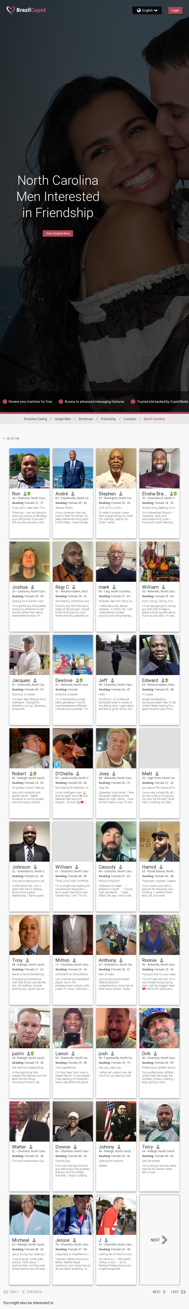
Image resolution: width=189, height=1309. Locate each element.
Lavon (61, 1053)
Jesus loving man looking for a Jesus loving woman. (29, 1254)
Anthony (107, 960)
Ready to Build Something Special (29, 974)
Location (130, 419)
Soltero (103, 1165)
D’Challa (64, 773)
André (61, 494)
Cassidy (107, 867)
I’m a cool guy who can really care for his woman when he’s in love (159, 1169)
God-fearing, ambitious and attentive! (73, 601)
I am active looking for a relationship (29, 881)
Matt (147, 773)
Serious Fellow (64, 507)
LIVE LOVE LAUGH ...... (113, 507)
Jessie (62, 1240)
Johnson (21, 867)
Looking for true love (111, 1161)
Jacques (21, 680)
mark (104, 587)
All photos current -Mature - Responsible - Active (29, 787)
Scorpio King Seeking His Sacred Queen (159, 507)
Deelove (64, 680)
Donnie (62, 1147)
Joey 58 (103, 787)
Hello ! (102, 694)
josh (103, 1053)
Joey (104, 773)
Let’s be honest (151, 1161)
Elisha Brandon (154, 494)
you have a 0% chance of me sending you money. (159, 787)
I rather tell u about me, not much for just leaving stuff (115, 1074)
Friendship (108, 419)
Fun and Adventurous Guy (28, 1161)
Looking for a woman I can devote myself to (29, 601)
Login (175, 10)
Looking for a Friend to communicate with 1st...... (116, 1254)
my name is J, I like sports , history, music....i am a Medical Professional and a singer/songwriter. (115, 1263)
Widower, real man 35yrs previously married (116, 601)
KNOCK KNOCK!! (109, 881)
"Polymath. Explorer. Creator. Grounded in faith (159, 881)
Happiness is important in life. (73, 1254)
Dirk (146, 1053)
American (86, 419)
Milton (62, 960)
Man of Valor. (107, 974)
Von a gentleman (65, 1067)
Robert (19, 773)
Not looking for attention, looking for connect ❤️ (73, 787)
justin (18, 1053)
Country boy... (63, 1161)
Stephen (107, 494)
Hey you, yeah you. (110, 1067)
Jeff (103, 680)
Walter (19, 1147)
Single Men (63, 419)
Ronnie (149, 960)
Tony (17, 960)
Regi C (62, 587)
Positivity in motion (23, 694)
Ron (16, 494)
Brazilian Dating (35, 419)
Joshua (20, 587)
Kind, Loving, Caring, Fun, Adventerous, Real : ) (159, 601)
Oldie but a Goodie (66, 694)
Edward (150, 680)
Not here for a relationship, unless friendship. (29, 1067)
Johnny (106, 1147)
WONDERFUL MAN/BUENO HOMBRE (73, 974)
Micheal (20, 1240)
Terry (147, 1147)
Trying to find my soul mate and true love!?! (159, 974)
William (150, 587)
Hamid (149, 867)
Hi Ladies (147, 694)
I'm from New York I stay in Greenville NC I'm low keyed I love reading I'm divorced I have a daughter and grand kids (72, 1077)
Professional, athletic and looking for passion (159, 1067)
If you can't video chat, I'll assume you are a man (29, 507)
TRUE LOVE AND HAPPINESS (73, 881)
